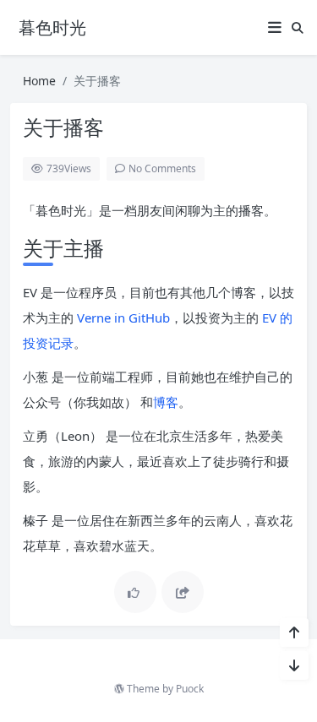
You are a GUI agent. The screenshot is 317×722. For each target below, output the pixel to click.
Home (39, 81)
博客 (165, 402)
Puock (190, 688)
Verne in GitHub (123, 317)
